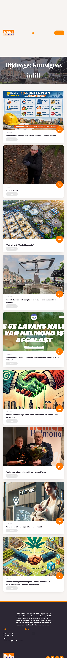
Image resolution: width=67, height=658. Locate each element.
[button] (33, 33)
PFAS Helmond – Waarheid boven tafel (20, 245)
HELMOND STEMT (12, 190)
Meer (12, 139)
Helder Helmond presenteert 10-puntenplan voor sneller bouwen (31, 135)
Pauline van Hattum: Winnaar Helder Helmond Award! (26, 472)
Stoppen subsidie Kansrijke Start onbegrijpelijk (24, 527)
